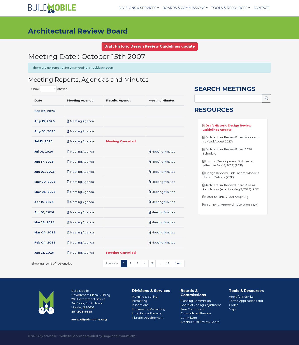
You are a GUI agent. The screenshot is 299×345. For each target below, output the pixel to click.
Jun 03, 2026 (44, 171)
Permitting (139, 300)
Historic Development (148, 317)
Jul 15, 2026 (43, 141)
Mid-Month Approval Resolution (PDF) (231, 204)
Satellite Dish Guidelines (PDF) (226, 197)
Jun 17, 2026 (44, 161)
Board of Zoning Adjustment (201, 305)
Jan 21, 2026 (44, 252)
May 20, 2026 (45, 181)
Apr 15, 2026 (44, 202)
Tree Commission (193, 309)
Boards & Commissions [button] (183, 8)
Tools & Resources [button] (229, 8)
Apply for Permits (241, 296)
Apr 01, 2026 (44, 212)
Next (178, 263)
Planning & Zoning (145, 296)
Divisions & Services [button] (137, 8)
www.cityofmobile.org (89, 319)
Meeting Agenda (81, 121)
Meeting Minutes (163, 151)
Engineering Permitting (148, 309)
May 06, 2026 (45, 192)
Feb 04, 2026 (44, 242)
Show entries (49, 88)
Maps (232, 309)
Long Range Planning (147, 313)
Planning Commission (196, 300)
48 (167, 263)
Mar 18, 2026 (44, 222)
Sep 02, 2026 (44, 111)
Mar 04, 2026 (44, 232)
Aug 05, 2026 (44, 131)
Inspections (140, 305)
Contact (261, 8)
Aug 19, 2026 (44, 121)
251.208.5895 (81, 311)
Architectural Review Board (200, 322)
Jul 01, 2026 (43, 151)
